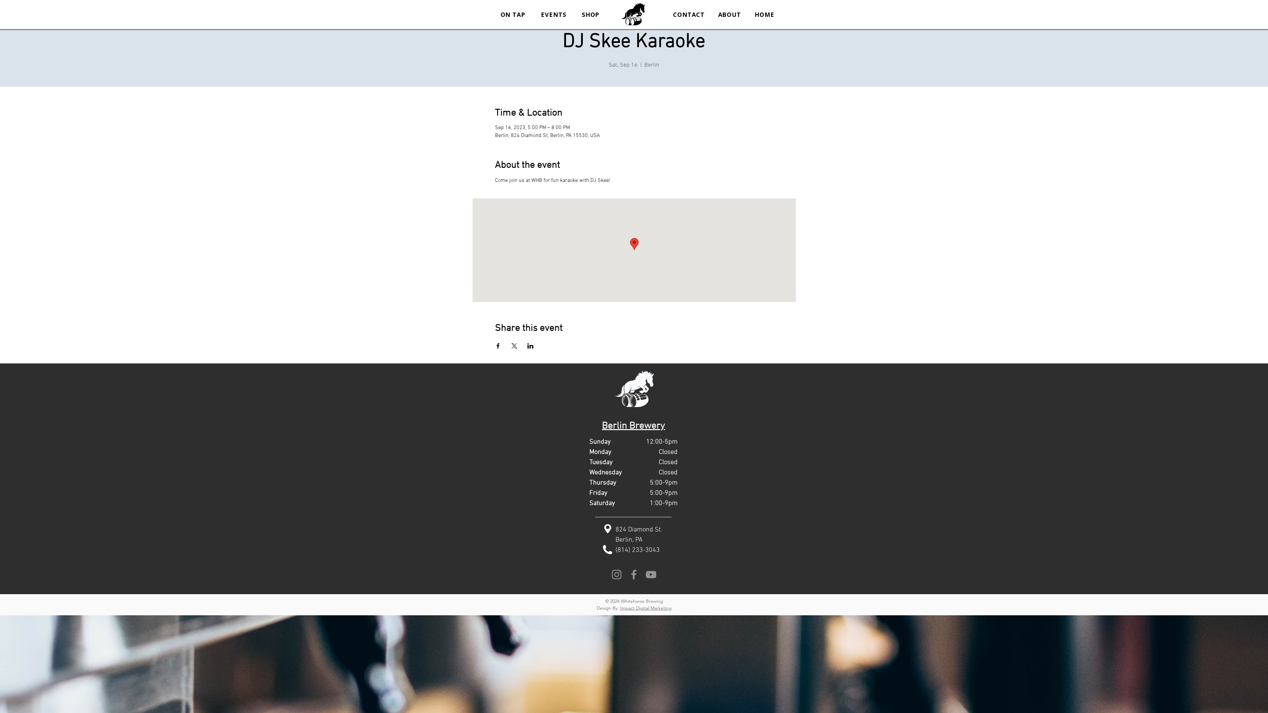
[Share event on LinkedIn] (530, 346)
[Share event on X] (514, 346)
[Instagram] (616, 574)
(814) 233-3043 (638, 550)
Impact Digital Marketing (646, 608)
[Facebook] (633, 574)
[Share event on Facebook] (498, 346)
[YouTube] (651, 574)
